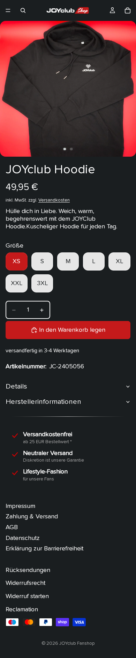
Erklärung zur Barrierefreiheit (44, 548)
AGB (12, 527)
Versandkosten (54, 200)
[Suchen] (23, 10)
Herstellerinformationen (43, 401)
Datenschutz (23, 537)
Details (16, 386)
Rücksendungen (28, 570)
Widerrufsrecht (25, 583)
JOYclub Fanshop (77, 643)
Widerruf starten (27, 596)
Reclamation (22, 609)
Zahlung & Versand (32, 516)
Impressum (20, 506)
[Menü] (8, 10)
